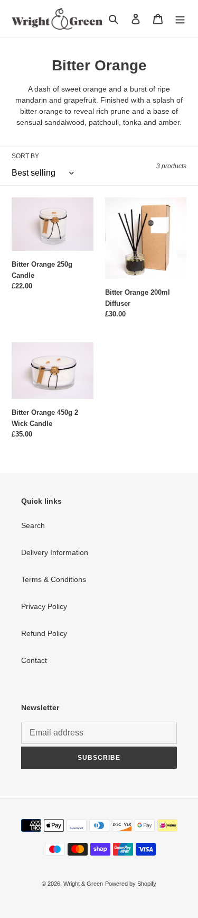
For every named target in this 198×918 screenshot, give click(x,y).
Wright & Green (83, 883)
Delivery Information (54, 552)
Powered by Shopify (130, 883)
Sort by (25, 156)
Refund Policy (44, 633)
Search (33, 525)
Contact (34, 660)
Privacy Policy (44, 606)
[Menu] (180, 19)
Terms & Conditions (53, 579)
